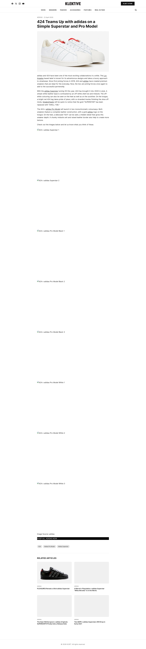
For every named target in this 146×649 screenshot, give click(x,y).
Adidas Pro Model (49, 546)
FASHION (63, 10)
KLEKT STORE (127, 3)
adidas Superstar (51, 91)
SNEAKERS (53, 10)
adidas (85, 81)
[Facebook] (12, 4)
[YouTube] (23, 4)
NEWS (43, 10)
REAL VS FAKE (100, 10)
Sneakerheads (48, 102)
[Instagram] (20, 4)
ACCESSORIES (75, 10)
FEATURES (87, 10)
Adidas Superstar (63, 546)
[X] (16, 4)
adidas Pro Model (53, 109)
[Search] (135, 10)
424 (39, 546)
